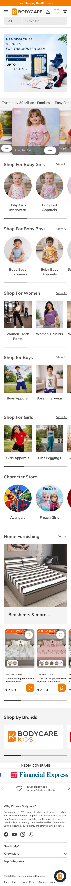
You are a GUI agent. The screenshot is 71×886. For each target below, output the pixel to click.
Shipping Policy (47, 882)
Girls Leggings (49, 458)
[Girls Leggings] (49, 438)
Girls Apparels (17, 458)
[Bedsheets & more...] (35, 575)
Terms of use (10, 882)
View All (61, 164)
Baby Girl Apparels (49, 207)
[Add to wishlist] (29, 635)
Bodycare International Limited (28, 875)
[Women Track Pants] (18, 314)
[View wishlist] (56, 12)
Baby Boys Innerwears (18, 271)
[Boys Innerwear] (49, 379)
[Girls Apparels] (18, 438)
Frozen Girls (49, 517)
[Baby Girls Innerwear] (18, 186)
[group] (35, 131)
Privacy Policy (28, 882)
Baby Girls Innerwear (17, 207)
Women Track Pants (17, 336)
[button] (65, 12)
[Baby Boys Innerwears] (18, 250)
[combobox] (35, 21)
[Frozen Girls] (49, 498)
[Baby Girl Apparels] (49, 186)
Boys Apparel (18, 398)
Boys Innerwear (49, 398)
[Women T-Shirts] (49, 314)
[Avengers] (18, 498)
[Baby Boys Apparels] (49, 250)
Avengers (17, 517)
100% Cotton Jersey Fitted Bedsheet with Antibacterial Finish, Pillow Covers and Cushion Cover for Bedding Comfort (19, 686)
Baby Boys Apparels (49, 271)
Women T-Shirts (49, 334)
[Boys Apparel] (18, 379)
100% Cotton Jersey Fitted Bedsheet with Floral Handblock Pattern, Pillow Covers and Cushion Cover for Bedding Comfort (51, 684)
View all (62, 536)
